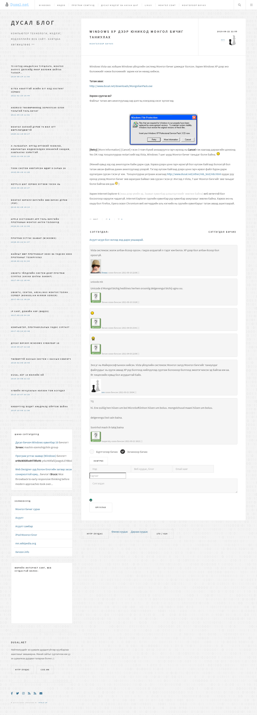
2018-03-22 (17, 242)
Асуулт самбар (24, 526)
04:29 (27, 315)
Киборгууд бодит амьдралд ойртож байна (39, 406)
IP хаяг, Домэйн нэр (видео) (30, 311)
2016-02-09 (17, 363)
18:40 (27, 280)
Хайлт (239, 5)
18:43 (27, 363)
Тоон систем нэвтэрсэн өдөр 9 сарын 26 (38, 168)
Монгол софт (167, 5)
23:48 (27, 331)
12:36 (27, 410)
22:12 (27, 379)
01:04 (27, 261)
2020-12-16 (17, 134)
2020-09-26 (17, 172)
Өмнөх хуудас (120, 531)
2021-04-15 (17, 115)
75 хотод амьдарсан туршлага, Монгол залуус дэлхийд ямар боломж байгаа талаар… (37, 69)
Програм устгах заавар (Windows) (34, 238)
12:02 (27, 115)
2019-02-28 (17, 207)
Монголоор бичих (194, 5)
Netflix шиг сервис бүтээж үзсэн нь (35, 184)
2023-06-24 (17, 77)
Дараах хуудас (139, 531)
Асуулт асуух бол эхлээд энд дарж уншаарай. (117, 239)
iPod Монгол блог (26, 534)
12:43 (27, 226)
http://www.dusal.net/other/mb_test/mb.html (194, 174)
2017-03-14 (17, 331)
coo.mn (45, 670)
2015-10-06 (17, 410)
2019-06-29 (17, 188)
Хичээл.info (22, 552)
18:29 (27, 299)
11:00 (27, 77)
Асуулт (19, 517)
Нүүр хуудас (95, 533)
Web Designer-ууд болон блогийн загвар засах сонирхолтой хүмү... (43, 471)
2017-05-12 (17, 280)
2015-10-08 (17, 379)
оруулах (100, 507)
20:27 (27, 188)
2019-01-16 (17, 226)
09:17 (27, 134)
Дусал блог (33, 22)
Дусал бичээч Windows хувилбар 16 (35, 343)
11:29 (27, 172)
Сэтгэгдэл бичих (222, 232)
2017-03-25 (17, 315)
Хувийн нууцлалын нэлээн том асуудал (38, 390)
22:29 (27, 156)
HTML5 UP (43, 702)
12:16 (27, 347)
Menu (251, 5)
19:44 (27, 96)
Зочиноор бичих (137, 451)
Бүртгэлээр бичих (107, 451)
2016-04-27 (17, 347)
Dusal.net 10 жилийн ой (27, 375)
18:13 (27, 207)
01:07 (27, 242)
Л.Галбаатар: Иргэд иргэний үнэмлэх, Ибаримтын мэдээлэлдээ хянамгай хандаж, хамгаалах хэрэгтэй (40, 149)
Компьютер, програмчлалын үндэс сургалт (40, 327)
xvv (103, 392)
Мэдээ (61, 5)
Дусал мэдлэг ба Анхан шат (119, 5)
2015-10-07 (17, 395)
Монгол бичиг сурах (27, 509)
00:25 (27, 395)
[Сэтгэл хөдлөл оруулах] (91, 500)
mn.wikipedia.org (25, 543)
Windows (45, 5)
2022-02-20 (17, 96)
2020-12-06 (17, 156)
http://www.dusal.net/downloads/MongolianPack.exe (121, 86)
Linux (148, 5)
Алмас (105, 272)
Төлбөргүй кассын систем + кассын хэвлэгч (41, 359)
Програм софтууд (83, 5)
